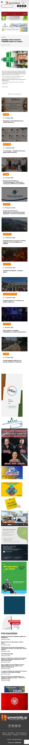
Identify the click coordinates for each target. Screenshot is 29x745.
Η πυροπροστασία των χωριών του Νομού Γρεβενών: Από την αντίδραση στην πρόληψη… (14, 242)
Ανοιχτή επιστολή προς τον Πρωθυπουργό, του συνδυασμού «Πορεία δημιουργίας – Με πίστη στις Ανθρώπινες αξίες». (14, 212)
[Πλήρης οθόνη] (26, 524)
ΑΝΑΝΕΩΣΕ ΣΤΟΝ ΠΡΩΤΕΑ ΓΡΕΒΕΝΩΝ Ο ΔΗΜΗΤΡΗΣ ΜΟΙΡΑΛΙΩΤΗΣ (13, 637)
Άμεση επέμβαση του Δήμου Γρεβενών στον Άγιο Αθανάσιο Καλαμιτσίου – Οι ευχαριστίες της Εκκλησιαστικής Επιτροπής (12, 666)
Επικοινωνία (23, 734)
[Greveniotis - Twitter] (20, 6)
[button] (14, 518)
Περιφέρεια (6, 204)
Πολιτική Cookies (6, 734)
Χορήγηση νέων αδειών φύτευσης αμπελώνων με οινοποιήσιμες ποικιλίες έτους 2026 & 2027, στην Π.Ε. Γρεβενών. (14, 648)
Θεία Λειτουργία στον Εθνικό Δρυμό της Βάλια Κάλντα (12, 642)
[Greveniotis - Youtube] (23, 6)
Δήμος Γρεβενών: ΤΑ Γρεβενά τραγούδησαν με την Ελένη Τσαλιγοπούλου (14, 331)
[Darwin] (17, 742)
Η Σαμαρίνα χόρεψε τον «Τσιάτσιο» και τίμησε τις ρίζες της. (13, 301)
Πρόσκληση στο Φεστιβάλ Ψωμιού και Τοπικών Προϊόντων (13, 121)
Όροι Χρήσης (11, 733)
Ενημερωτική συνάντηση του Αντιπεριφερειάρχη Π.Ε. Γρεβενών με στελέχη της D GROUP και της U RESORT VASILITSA (14, 182)
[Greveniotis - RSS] (25, 6)
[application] (14, 518)
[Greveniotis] (13, 3)
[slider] (13, 524)
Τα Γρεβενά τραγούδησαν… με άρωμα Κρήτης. (13, 271)
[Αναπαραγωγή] (3, 524)
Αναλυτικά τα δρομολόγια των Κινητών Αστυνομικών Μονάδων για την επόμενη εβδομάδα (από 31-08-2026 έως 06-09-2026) (13, 659)
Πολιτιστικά (7, 144)
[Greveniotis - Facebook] (18, 6)
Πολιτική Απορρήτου (21, 733)
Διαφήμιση (16, 734)
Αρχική (4, 733)
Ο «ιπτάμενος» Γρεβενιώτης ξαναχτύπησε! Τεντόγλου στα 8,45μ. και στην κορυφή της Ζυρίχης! (14, 672)
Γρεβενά (6, 114)
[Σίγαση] (23, 524)
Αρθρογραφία (7, 234)
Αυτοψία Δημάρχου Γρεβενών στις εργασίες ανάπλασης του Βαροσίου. (12, 361)
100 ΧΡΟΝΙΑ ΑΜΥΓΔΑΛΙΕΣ (7, 653)
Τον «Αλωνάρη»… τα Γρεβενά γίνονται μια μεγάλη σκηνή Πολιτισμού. (14, 151)
